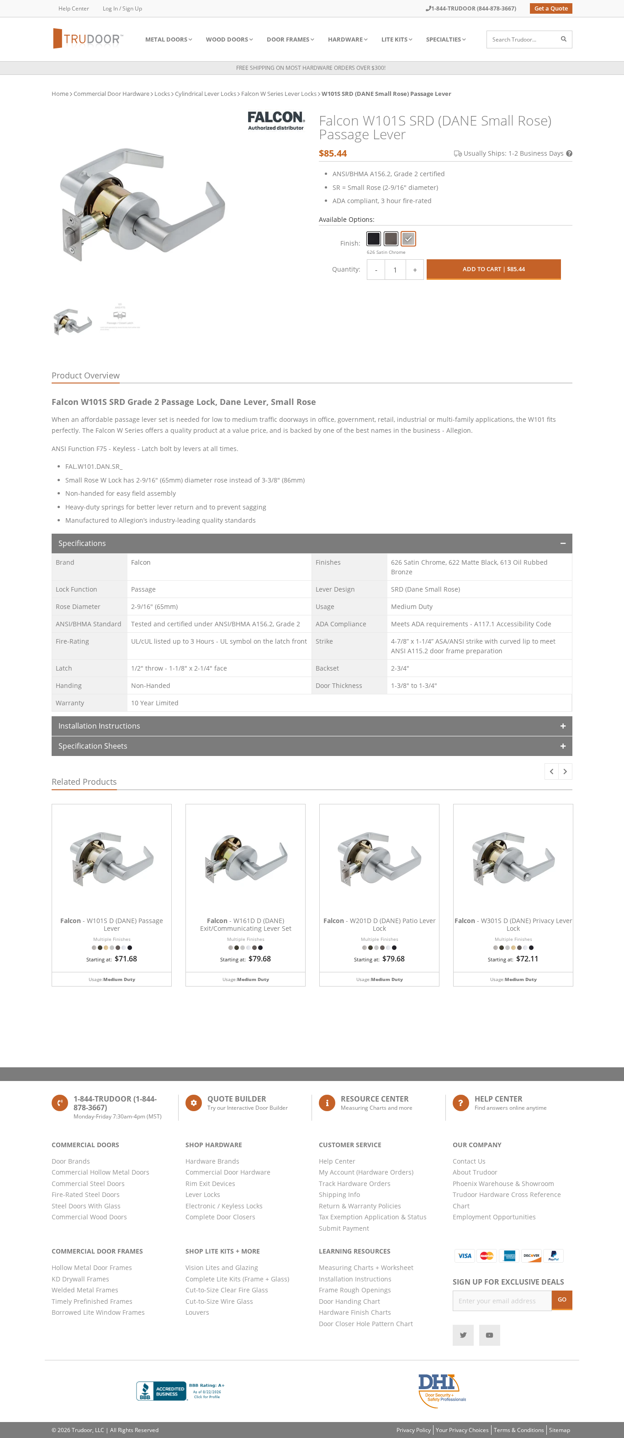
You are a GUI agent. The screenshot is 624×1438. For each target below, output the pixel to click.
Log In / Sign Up (122, 8)
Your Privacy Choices (462, 1430)
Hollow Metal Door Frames (92, 1267)
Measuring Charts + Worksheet (366, 1267)
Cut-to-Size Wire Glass (219, 1301)
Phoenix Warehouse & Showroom (503, 1183)
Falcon (141, 562)
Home (60, 93)
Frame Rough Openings (355, 1290)
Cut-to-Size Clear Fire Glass (226, 1290)
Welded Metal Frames (85, 1290)
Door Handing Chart (349, 1301)
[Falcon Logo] (276, 120)
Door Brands (71, 1161)
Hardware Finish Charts (355, 1312)
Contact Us (469, 1161)
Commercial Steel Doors (88, 1183)
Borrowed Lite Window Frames (98, 1312)
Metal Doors (166, 39)
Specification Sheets (92, 746)
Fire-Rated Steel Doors (86, 1194)
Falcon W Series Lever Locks (279, 93)
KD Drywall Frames (80, 1279)
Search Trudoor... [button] (514, 39)
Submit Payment (344, 1228)
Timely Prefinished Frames (92, 1301)
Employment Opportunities (494, 1216)
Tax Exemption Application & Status (373, 1216)
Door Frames (288, 39)
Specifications (82, 543)
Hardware (345, 39)
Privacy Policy (414, 1430)
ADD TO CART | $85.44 (494, 269)
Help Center (73, 8)
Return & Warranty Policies (360, 1206)
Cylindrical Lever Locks (205, 93)
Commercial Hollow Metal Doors (100, 1172)
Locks (162, 93)
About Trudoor (475, 1172)
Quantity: (346, 269)
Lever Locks (202, 1194)
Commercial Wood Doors (89, 1216)
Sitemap (559, 1430)
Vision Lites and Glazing (221, 1267)
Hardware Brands (212, 1161)
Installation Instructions (99, 726)
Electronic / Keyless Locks (224, 1206)
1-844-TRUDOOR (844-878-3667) (473, 8)
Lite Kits (394, 39)
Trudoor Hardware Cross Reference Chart (507, 1200)
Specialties (443, 39)
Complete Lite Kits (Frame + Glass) (237, 1279)
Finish (349, 243)
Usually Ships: (514, 153)
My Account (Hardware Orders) (366, 1172)
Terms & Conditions (519, 1430)
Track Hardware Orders (355, 1183)
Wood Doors (227, 39)
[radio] (374, 239)
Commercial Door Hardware (111, 93)
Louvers (197, 1312)
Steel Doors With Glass (86, 1206)
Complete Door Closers (220, 1216)
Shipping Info (339, 1194)
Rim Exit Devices (210, 1183)
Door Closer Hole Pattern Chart (366, 1323)
